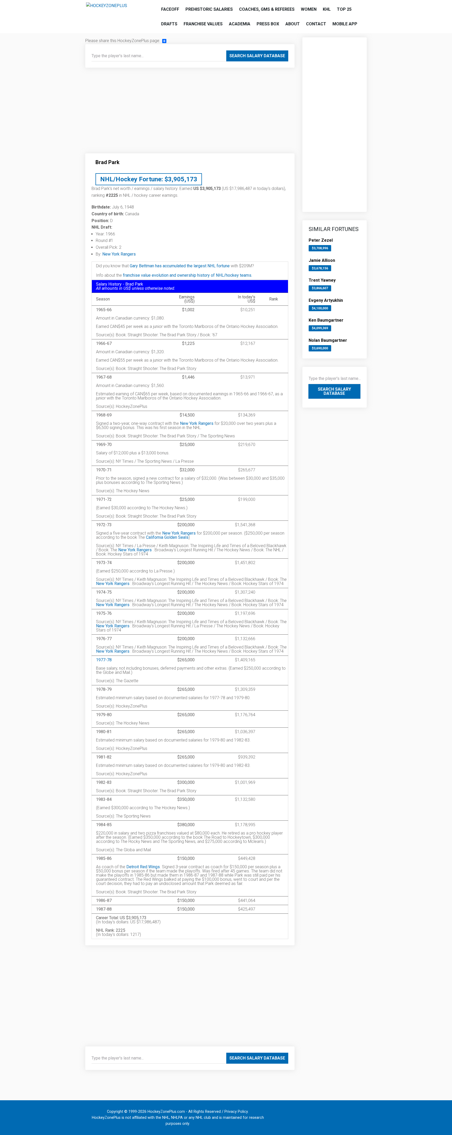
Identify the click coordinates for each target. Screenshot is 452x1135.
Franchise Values (203, 23)
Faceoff (170, 9)
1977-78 (104, 659)
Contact (316, 23)
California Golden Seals (167, 537)
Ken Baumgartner (326, 320)
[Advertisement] (190, 112)
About (292, 23)
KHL (327, 9)
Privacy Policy (236, 1111)
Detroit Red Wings (143, 866)
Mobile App (344, 23)
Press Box (268, 23)
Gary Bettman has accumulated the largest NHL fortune (180, 265)
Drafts (169, 23)
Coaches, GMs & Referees (267, 9)
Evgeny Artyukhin (326, 300)
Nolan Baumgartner (328, 340)
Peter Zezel (321, 240)
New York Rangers (119, 254)
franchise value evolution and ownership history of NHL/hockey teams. (187, 275)
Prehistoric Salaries (209, 9)
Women (309, 9)
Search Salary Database (257, 55)
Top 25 (344, 9)
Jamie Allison (322, 260)
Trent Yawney (322, 280)
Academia (239, 23)
